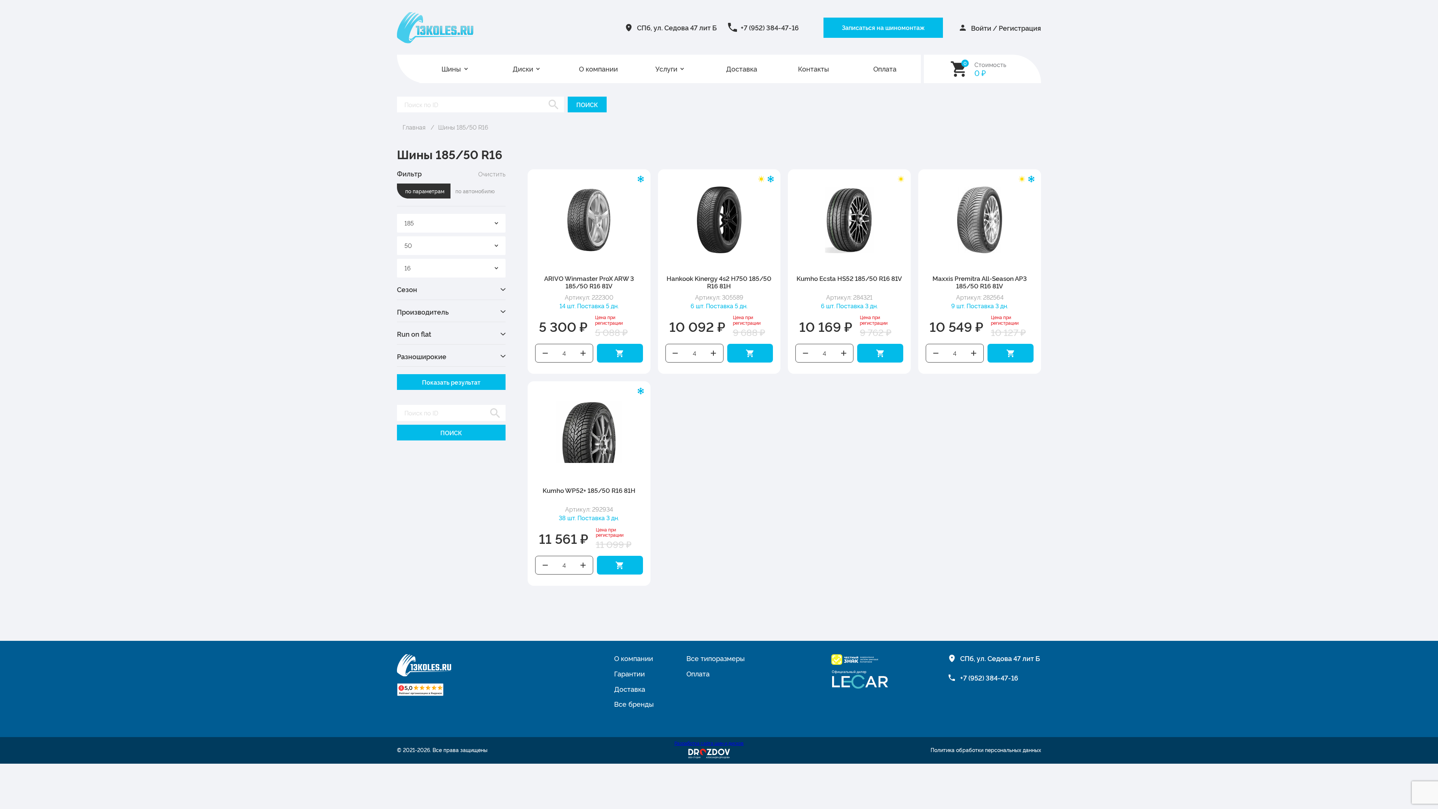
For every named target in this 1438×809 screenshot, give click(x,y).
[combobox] (451, 223)
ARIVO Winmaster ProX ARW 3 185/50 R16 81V (589, 282)
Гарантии (629, 673)
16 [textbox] (407, 268)
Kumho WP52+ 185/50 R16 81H (589, 490)
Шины (451, 69)
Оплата (885, 69)
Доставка (741, 69)
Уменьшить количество (545, 353)
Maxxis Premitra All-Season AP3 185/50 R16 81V (979, 282)
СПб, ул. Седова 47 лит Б (677, 27)
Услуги (666, 69)
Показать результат (451, 382)
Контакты (813, 69)
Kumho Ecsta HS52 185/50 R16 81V (849, 278)
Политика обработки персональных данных (986, 750)
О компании (598, 69)
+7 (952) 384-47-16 (770, 27)
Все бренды (634, 703)
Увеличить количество (583, 353)
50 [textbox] (408, 245)
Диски (523, 69)
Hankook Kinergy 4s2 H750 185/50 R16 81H (719, 282)
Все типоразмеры (715, 658)
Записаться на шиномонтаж (883, 27)
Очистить (492, 174)
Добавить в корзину (620, 353)
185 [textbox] (409, 223)
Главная (414, 127)
